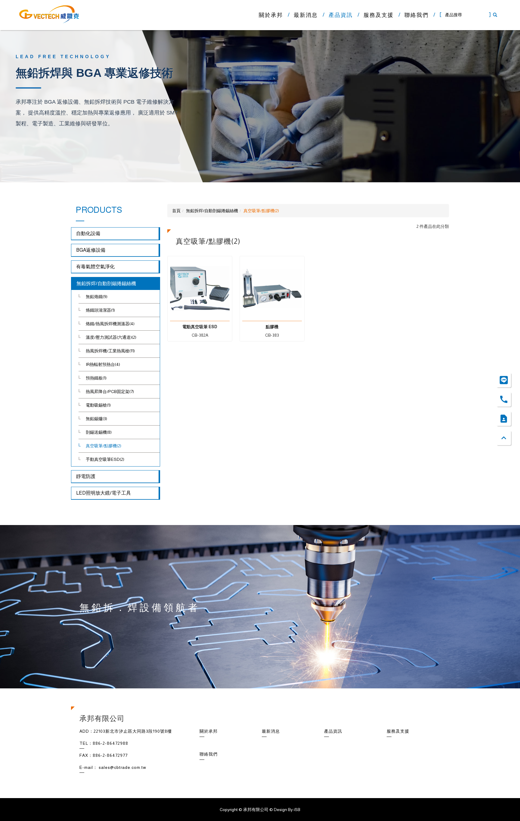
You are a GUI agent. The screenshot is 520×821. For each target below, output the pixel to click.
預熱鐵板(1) (96, 378)
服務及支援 (379, 15)
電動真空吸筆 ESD (199, 326)
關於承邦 (271, 15)
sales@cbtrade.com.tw (122, 767)
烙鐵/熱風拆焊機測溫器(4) (110, 323)
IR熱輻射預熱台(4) (103, 364)
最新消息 (306, 15)
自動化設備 (88, 233)
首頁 (176, 210)
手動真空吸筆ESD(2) (105, 459)
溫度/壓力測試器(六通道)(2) (111, 337)
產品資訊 (341, 15)
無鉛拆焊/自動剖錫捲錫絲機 (106, 283)
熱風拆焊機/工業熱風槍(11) (110, 350)
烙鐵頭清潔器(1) (100, 310)
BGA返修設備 (90, 250)
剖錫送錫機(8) (99, 432)
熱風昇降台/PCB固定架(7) (110, 391)
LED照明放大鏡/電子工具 (103, 492)
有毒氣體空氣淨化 (95, 266)
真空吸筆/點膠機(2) (103, 445)
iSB (297, 809)
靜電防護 (85, 476)
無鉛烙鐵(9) (96, 296)
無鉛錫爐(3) (96, 418)
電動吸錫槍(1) (98, 405)
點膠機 (272, 326)
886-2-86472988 (110, 743)
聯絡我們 (416, 15)
